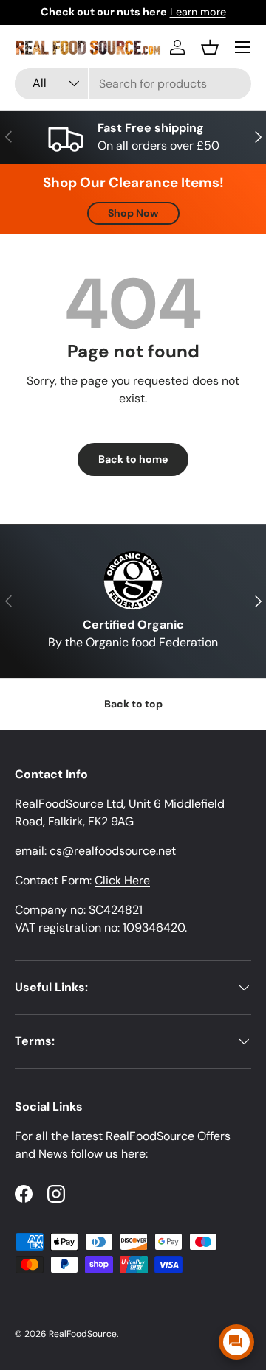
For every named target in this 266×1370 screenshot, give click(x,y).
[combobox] (133, 83)
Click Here (122, 880)
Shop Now (133, 213)
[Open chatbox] (236, 1342)
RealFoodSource (83, 1334)
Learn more (198, 11)
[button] (210, 47)
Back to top (133, 703)
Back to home (133, 459)
